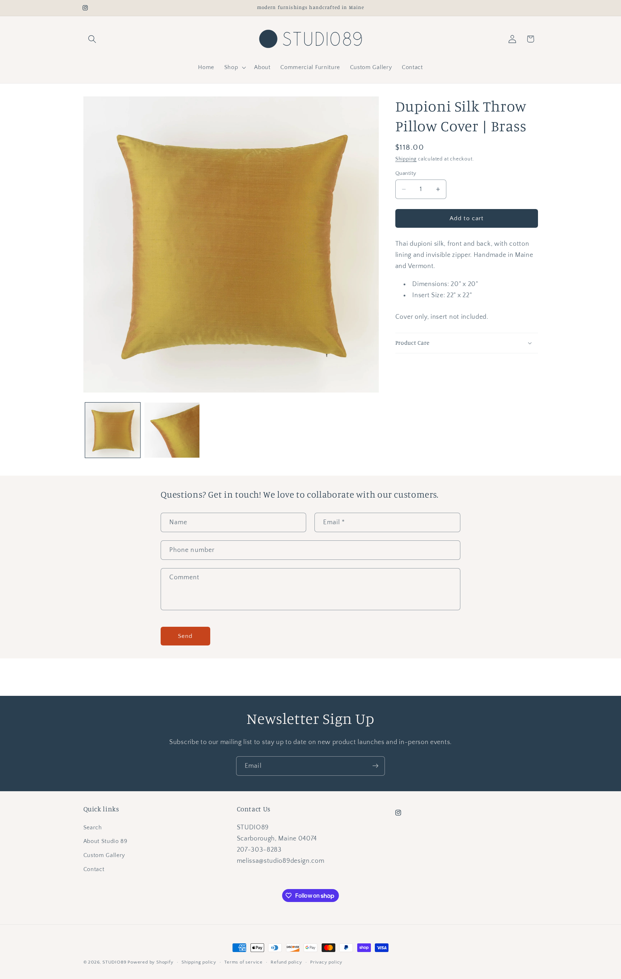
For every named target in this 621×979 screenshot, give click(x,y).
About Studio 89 (105, 841)
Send (185, 636)
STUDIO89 (114, 962)
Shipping (406, 159)
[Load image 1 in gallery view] (112, 430)
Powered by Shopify (151, 962)
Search (92, 827)
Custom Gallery (104, 855)
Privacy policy (326, 962)
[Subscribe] (375, 766)
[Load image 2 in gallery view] (171, 430)
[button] (92, 39)
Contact (94, 869)
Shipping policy (198, 962)
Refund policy (286, 962)
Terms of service (243, 962)
